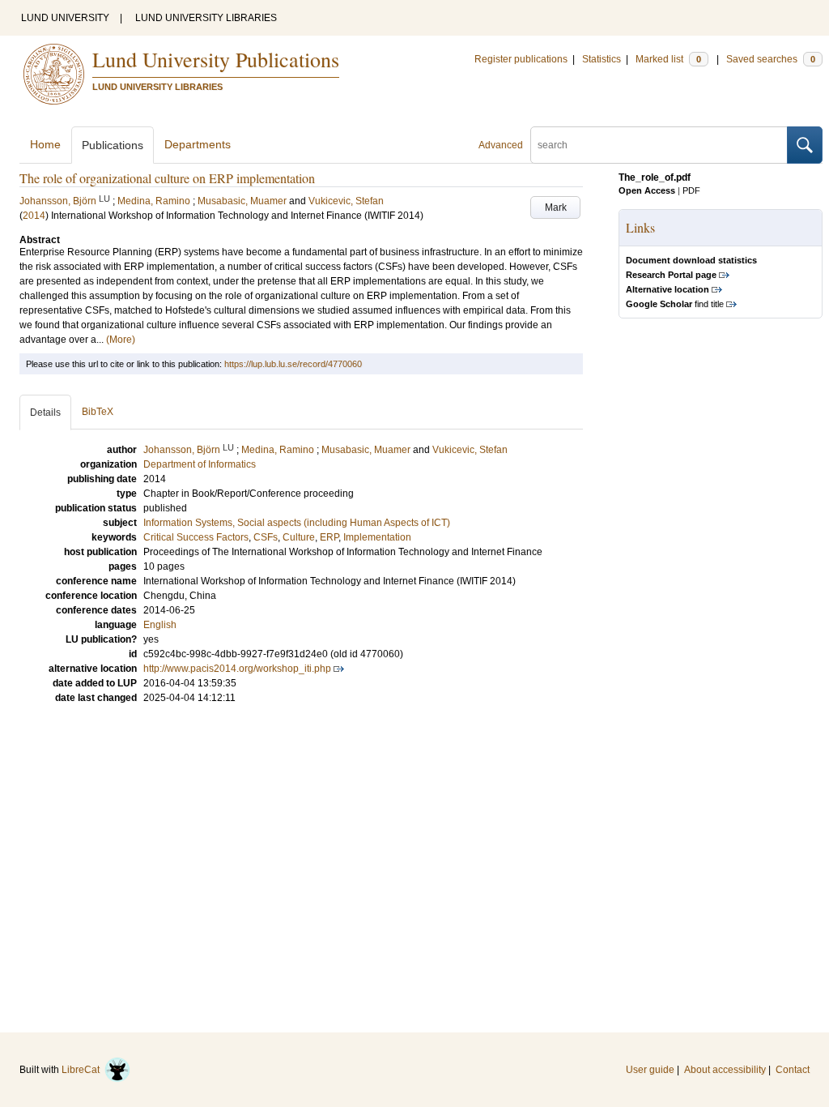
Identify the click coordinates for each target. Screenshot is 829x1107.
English (159, 624)
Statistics (601, 59)
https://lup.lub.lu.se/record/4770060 (293, 364)
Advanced (500, 145)
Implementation (377, 537)
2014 (34, 215)
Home (45, 144)
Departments (197, 144)
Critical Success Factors (196, 537)
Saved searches (770, 59)
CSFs (265, 537)
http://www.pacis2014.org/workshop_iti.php (237, 668)
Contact (793, 1069)
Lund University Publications (215, 59)
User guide (650, 1069)
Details (45, 412)
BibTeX (97, 411)
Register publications (521, 59)
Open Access (647, 190)
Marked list (668, 59)
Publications (112, 145)
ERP (329, 537)
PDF (691, 190)
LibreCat (83, 1069)
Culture (299, 537)
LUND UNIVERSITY (65, 18)
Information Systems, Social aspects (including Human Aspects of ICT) (296, 522)
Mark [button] (556, 207)
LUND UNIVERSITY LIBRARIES (206, 18)
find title (675, 304)
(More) (120, 339)
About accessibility (725, 1069)
